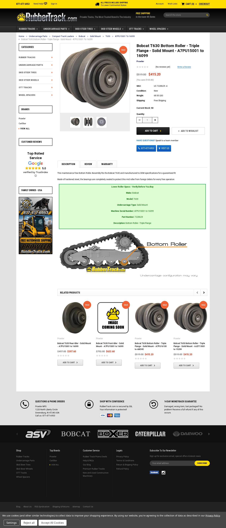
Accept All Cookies (52, 523)
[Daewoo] (187, 434)
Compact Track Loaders (63, 36)
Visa (102, 415)
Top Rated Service (35, 155)
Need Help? (39, 4)
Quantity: (140, 114)
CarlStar (22, 123)
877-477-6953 (147, 148)
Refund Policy (122, 469)
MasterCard (110, 415)
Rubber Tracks (27, 29)
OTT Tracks (135, 29)
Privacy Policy (122, 456)
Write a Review (184, 67)
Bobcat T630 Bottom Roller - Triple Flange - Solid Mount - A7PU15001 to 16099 (56, 39)
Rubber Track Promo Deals (95, 456)
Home (21, 36)
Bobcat (82, 36)
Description (68, 164)
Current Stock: (144, 108)
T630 (108, 36)
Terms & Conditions (125, 460)
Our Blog (87, 465)
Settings (11, 523)
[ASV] (38, 434)
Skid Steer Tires (84, 29)
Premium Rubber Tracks (94, 469)
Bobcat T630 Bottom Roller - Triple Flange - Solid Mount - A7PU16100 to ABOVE (151, 346)
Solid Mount (95, 36)
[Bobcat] (75, 434)
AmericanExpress (117, 415)
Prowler (22, 118)
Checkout (204, 4)
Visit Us (165, 148)
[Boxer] (113, 434)
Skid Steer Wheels (111, 29)
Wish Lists (172, 4)
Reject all (29, 523)
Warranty (107, 164)
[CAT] (150, 434)
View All (25, 128)
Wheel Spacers (158, 29)
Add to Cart (151, 130)
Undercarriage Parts (55, 29)
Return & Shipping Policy (127, 465)
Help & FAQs (88, 460)
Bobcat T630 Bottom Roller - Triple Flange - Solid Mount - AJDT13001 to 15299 (189, 346)
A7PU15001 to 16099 (125, 36)
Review (88, 164)
